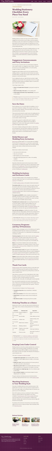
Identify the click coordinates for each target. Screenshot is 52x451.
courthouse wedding (24, 53)
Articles (40, 1)
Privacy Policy (40, 438)
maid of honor (22, 143)
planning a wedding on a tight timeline (30, 335)
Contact (49, 1)
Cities (35, 1)
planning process (18, 405)
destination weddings (33, 206)
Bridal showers (15, 141)
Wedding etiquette (16, 267)
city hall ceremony (21, 396)
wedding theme (31, 259)
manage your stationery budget (24, 355)
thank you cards (31, 288)
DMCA (39, 441)
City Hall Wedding (7, 1)
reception (16, 252)
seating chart (23, 254)
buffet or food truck (20, 245)
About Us (25, 441)
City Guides (25, 438)
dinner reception (31, 396)
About (44, 1)
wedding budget (35, 377)
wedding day (21, 166)
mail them (14, 180)
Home (32, 1)
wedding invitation (20, 182)
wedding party (24, 169)
